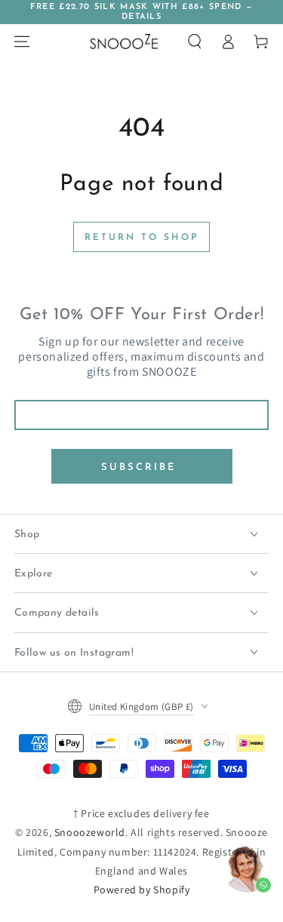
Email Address (141, 390)
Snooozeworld (89, 832)
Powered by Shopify (142, 889)
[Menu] (21, 41)
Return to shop (141, 237)
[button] (194, 41)
